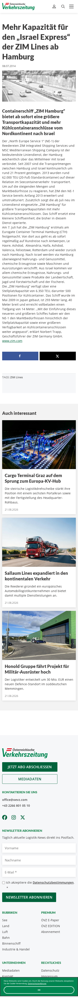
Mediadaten (30, 779)
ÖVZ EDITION (50, 926)
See (4, 920)
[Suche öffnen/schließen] (63, 6)
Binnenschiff (11, 943)
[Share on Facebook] (20, 356)
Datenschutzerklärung (37, 983)
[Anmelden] (54, 6)
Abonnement (50, 932)
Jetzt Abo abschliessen (30, 767)
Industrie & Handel (16, 949)
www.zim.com (12, 341)
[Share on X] (58, 356)
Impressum (49, 976)
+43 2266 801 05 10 (16, 805)
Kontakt (7, 976)
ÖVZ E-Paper (50, 920)
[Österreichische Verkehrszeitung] (18, 6)
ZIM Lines (16, 377)
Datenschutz (50, 970)
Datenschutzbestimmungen (53, 882)
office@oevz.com (14, 800)
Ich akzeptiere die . (40, 885)
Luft (5, 932)
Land (5, 926)
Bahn (6, 938)
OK (39, 990)
